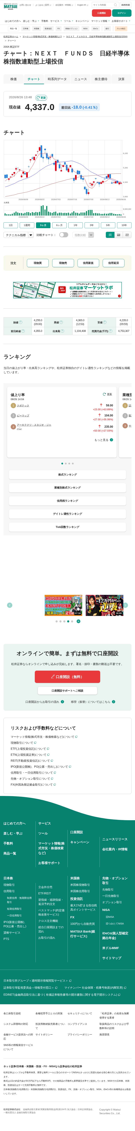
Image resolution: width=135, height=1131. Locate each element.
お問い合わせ (25, 5)
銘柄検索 (125, 5)
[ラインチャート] (127, 235)
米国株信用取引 (80, 891)
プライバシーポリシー (80, 1034)
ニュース (80, 79)
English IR (81, 5)
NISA (85, 29)
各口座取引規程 (12, 1013)
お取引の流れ (46, 937)
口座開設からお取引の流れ (42, 701)
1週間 (27, 225)
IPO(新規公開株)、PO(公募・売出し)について (39, 766)
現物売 (63, 262)
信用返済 (113, 262)
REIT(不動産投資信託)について (30, 760)
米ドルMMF (110, 948)
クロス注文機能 (48, 920)
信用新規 (88, 262)
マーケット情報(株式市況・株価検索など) (51, 848)
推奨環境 (104, 1034)
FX (58, 29)
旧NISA (110, 916)
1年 (76, 225)
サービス (54, 21)
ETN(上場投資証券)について (28, 754)
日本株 (25, 29)
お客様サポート (120, 21)
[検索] (116, 5)
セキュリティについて (80, 1013)
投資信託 (48, 29)
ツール (67, 21)
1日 (11, 225)
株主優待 (101, 79)
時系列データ (57, 79)
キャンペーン (82, 21)
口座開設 (101, 13)
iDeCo (95, 29)
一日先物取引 (110, 895)
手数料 (44, 21)
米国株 (36, 29)
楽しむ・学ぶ (30, 21)
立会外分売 (45, 887)
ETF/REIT (44, 893)
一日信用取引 (14, 915)
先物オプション (71, 29)
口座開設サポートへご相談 (67, 690)
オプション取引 (112, 902)
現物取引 (9, 884)
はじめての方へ (13, 21)
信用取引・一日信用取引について (32, 772)
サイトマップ (111, 958)
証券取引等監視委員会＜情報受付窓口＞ (29, 987)
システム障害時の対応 (16, 1024)
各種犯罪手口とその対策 (49, 1013)
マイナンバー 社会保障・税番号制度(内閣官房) (93, 987)
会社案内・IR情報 (63, 5)
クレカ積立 (121, 29)
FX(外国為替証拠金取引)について (32, 784)
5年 (108, 225)
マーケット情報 (99, 21)
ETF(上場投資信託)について (28, 748)
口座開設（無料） (70, 677)
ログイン (122, 13)
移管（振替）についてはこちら (90, 701)
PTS (6, 938)
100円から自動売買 (82, 923)
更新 (43, 97)
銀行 (107, 29)
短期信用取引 (14, 908)
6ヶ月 (59, 225)
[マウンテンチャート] (119, 235)
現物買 (38, 262)
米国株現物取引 (80, 884)
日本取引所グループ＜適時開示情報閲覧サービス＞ (36, 980)
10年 (124, 225)
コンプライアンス (77, 1024)
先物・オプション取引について (30, 778)
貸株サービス (12, 932)
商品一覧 (13, 29)
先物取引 (108, 889)
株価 (13, 79)
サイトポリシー (44, 1034)
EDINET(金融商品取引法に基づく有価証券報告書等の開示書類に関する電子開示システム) (60, 994)
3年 (92, 225)
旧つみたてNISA (115, 923)
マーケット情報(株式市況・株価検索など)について (42, 736)
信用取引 (9, 891)
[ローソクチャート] (110, 235)
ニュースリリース (115, 839)
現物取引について (22, 742)
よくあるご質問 (42, 5)
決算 (121, 79)
